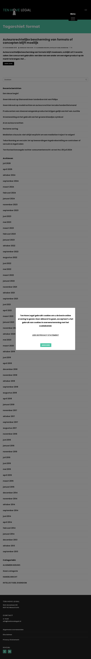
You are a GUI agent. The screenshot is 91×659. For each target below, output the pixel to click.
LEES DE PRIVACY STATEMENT (45, 335)
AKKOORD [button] (46, 345)
